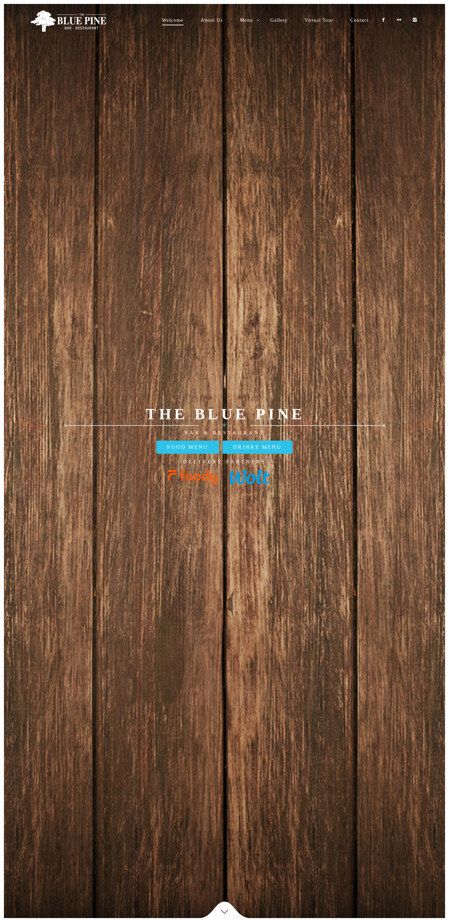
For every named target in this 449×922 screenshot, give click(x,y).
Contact (359, 20)
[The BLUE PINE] (74, 21)
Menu (246, 20)
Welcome (172, 20)
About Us (212, 20)
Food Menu (187, 447)
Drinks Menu (257, 447)
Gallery (279, 20)
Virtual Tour (319, 20)
